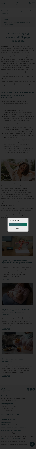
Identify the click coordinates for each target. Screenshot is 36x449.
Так (18, 225)
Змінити (18, 228)
